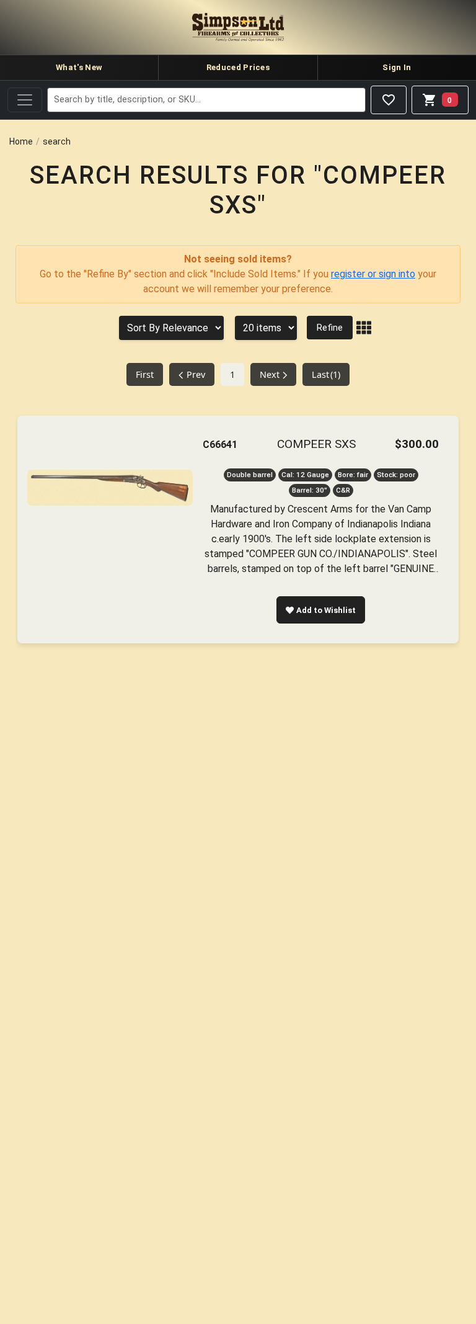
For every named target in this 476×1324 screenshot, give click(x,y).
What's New (79, 67)
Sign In (396, 67)
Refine (330, 327)
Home (21, 141)
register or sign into (373, 274)
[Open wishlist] (389, 100)
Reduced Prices (238, 67)
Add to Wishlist (326, 610)
